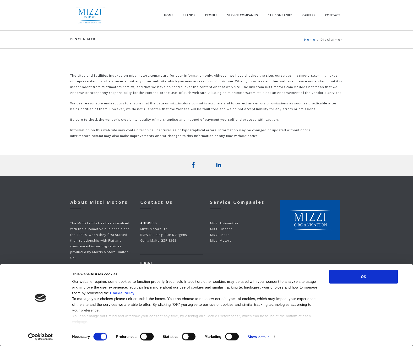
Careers (308, 15)
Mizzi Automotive (224, 223)
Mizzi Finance (221, 229)
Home (168, 15)
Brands (189, 15)
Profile (211, 15)
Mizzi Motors (220, 240)
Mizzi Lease (220, 235)
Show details (258, 337)
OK (363, 277)
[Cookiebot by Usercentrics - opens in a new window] (40, 336)
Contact (332, 15)
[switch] (147, 336)
